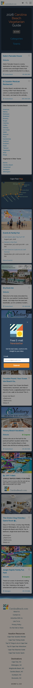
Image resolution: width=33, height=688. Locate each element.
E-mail (6, 356)
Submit (16, 365)
